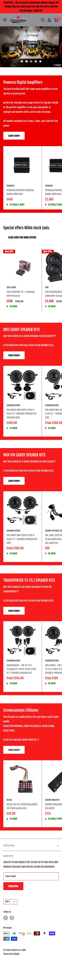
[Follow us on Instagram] (12, 918)
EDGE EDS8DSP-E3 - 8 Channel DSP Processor (21, 293)
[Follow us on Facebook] (5, 918)
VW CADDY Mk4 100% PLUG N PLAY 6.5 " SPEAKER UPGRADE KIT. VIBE (22, 539)
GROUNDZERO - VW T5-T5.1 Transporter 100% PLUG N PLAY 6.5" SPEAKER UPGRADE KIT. (21, 669)
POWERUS (10, 185)
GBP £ (7, 901)
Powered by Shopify (11, 954)
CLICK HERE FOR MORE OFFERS (22, 237)
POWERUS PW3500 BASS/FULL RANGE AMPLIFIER (20, 192)
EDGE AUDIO (11, 287)
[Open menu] (5, 19)
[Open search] (43, 20)
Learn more (14, 135)
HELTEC (9, 800)
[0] (56, 20)
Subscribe (13, 886)
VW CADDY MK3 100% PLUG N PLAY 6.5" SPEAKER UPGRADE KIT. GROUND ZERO (22, 413)
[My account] (49, 20)
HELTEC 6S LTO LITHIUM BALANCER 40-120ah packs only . (22, 806)
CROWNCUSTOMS (13, 405)
